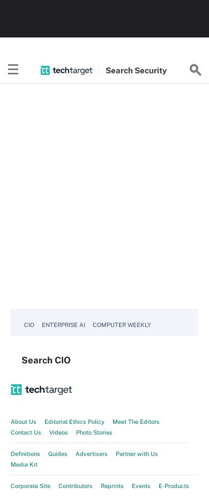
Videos (58, 432)
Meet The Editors (136, 422)
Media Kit (24, 464)
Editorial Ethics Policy (74, 422)
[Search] (195, 70)
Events (141, 486)
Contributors (75, 486)
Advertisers (92, 454)
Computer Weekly (122, 325)
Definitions (25, 454)
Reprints (112, 486)
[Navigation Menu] (13, 70)
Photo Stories (94, 432)
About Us (23, 422)
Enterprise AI (63, 325)
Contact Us (26, 432)
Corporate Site (30, 486)
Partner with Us (137, 454)
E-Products (174, 486)
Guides (58, 454)
